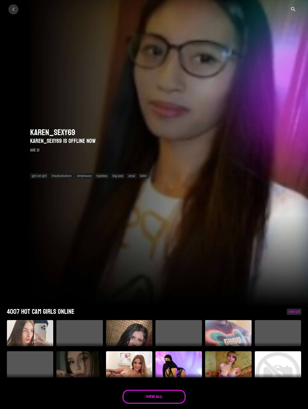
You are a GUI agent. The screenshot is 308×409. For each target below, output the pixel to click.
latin (143, 176)
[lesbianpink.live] (13, 9)
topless (102, 176)
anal (131, 176)
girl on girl (39, 176)
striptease (84, 176)
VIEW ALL (294, 312)
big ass (118, 176)
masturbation (62, 176)
